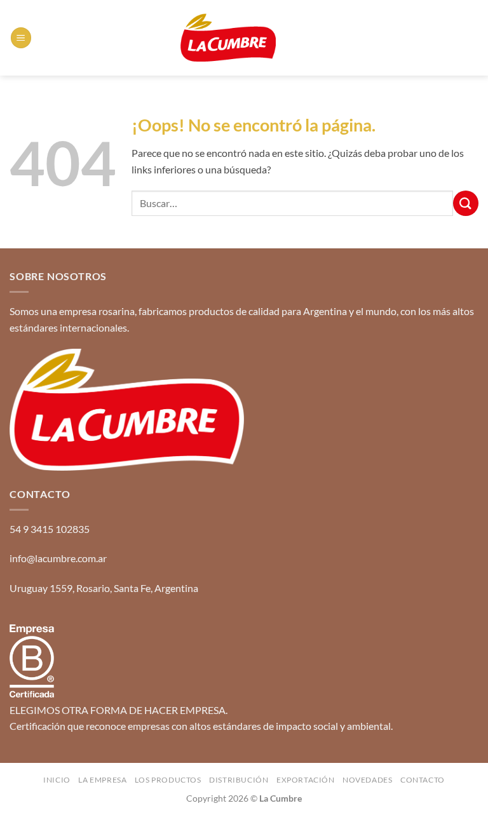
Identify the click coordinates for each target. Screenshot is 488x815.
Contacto (422, 780)
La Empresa (102, 780)
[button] (21, 37)
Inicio (57, 780)
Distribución (238, 780)
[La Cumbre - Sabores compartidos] (228, 38)
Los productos (168, 780)
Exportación (305, 780)
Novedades (367, 780)
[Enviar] (465, 203)
